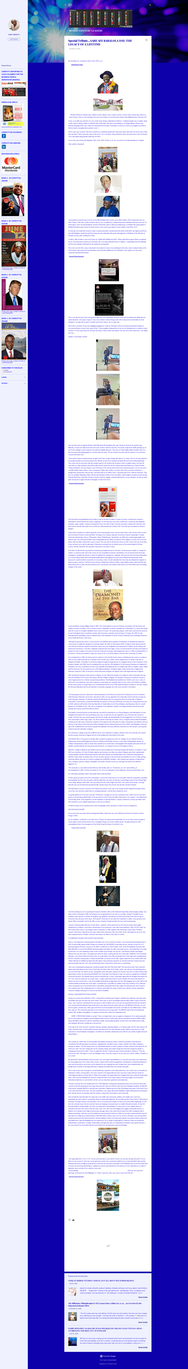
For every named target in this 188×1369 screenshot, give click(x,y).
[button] (146, 40)
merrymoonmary (112, 1360)
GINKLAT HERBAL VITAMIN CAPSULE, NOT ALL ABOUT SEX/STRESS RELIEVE (101, 1280)
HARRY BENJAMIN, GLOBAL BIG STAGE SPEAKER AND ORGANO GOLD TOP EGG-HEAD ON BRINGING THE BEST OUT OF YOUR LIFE (105, 1329)
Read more (143, 1297)
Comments (8, 372)
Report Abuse (6, 65)
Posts (6, 370)
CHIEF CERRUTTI (14, 34)
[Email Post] (73, 1221)
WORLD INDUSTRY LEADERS (85, 30)
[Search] (150, 5)
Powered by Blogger (109, 1356)
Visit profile (14, 39)
